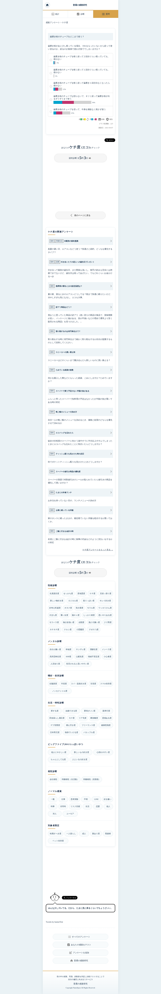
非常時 (63, 806)
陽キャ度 (75, 615)
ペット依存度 (58, 841)
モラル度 (91, 608)
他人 (108, 806)
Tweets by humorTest (54, 922)
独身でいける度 (71, 732)
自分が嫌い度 (55, 649)
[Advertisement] (80, 186)
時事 (53, 806)
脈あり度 (96, 833)
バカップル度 (89, 732)
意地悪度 (81, 593)
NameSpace (77, 988)
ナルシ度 (68, 629)
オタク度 (68, 608)
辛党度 (64, 684)
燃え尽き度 (71, 725)
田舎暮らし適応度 (57, 718)
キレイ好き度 (105, 601)
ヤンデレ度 (80, 649)
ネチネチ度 (54, 629)
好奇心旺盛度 (55, 608)
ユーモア (70, 814)
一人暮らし (71, 833)
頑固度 (81, 622)
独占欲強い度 (68, 622)
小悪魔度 (80, 629)
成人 (84, 833)
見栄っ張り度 (105, 593)
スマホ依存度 (106, 684)
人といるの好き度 (79, 759)
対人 (55, 814)
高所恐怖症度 (55, 656)
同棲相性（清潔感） (91, 779)
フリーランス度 (88, 725)
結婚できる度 (71, 711)
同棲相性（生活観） (70, 779)
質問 (106, 14)
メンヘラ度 (106, 649)
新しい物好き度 (56, 601)
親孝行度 (106, 711)
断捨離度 (94, 718)
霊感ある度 (107, 718)
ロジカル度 (73, 601)
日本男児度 (54, 732)
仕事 (63, 799)
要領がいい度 (89, 711)
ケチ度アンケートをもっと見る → (97, 550)
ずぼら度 (53, 615)
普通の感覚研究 (80, 5)
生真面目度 (54, 593)
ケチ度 (65, 22)
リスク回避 (75, 806)
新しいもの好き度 (81, 752)
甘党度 (93, 684)
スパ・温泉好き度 (78, 684)
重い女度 (64, 615)
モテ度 (72, 718)
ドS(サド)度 (93, 629)
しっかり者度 (89, 615)
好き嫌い (107, 799)
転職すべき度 (55, 833)
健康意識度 (106, 725)
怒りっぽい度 (88, 601)
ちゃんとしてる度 (58, 759)
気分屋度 (79, 608)
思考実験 (74, 799)
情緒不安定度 (93, 656)
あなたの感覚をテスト (79, 944)
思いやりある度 (105, 615)
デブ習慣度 (55, 725)
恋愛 (98, 806)
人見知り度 (55, 664)
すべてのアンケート (79, 936)
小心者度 (107, 656)
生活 (87, 806)
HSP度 (68, 656)
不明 (86, 799)
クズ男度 (108, 622)
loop (87, 119)
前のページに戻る (81, 215)
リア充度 (82, 718)
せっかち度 (68, 593)
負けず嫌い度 (94, 622)
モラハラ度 (54, 622)
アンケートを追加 (79, 952)
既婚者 (108, 833)
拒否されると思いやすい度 (77, 664)
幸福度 (68, 649)
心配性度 (80, 656)
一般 (53, 799)
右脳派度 (53, 684)
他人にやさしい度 (58, 752)
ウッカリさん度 (105, 608)
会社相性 (53, 779)
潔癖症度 (93, 649)
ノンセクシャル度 (59, 691)
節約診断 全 (80, 157)
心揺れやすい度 (103, 752)
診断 (80, 14)
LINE (96, 799)
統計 (55, 14)
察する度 (54, 711)
